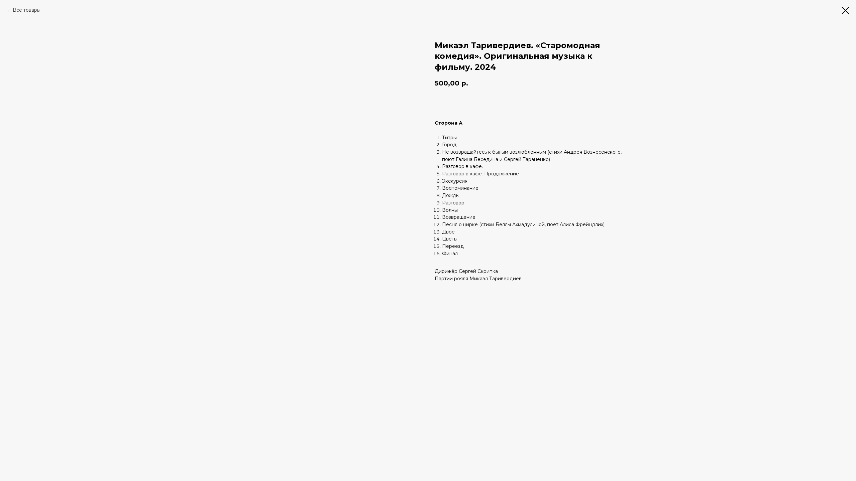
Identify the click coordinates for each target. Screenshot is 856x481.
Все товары (26, 10)
